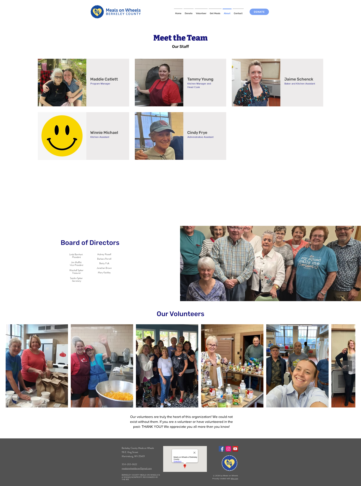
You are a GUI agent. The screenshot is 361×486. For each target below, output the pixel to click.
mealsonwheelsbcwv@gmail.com (137, 468)
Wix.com (234, 478)
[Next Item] (347, 366)
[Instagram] (228, 449)
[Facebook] (221, 449)
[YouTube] (235, 449)
